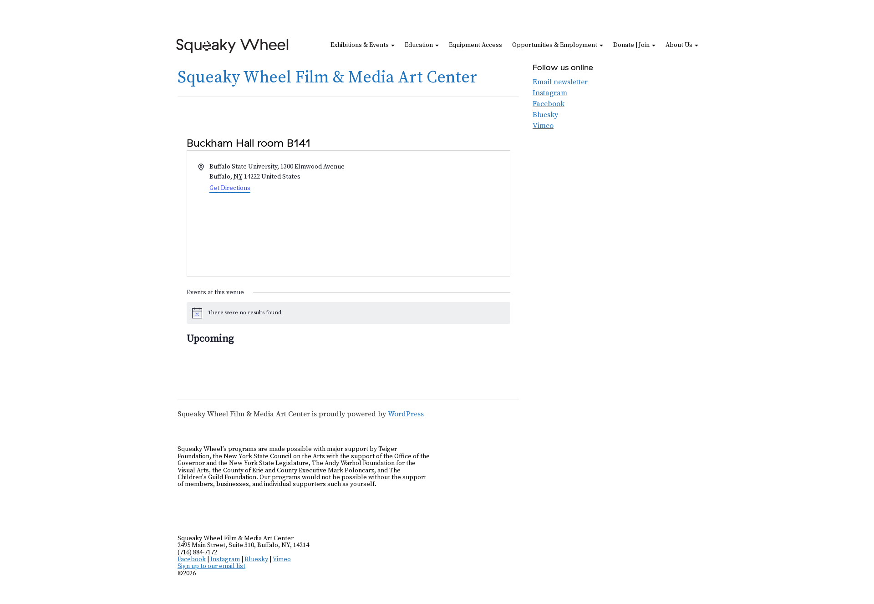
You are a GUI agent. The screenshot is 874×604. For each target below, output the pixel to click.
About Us (680, 45)
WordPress (406, 414)
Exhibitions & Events (360, 45)
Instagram (550, 92)
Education (419, 45)
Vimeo (543, 125)
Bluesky (545, 114)
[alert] (348, 313)
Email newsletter (560, 82)
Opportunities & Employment (555, 45)
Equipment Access (475, 45)
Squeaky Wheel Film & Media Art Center (327, 77)
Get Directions (229, 188)
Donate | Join (632, 45)
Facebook (548, 103)
